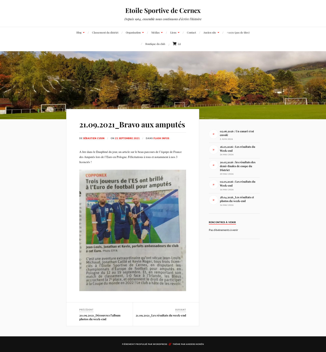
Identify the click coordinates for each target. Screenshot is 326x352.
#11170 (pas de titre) (238, 32)
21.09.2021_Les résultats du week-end (161, 315)
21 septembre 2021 (127, 138)
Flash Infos (161, 138)
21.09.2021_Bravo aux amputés (132, 124)
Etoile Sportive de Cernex (163, 10)
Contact (191, 32)
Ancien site (209, 32)
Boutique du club (155, 44)
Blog (79, 32)
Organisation (133, 32)
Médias (155, 32)
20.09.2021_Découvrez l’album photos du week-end (99, 317)
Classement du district (105, 32)
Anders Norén (195, 344)
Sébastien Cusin (94, 138)
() (179, 44)
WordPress (160, 344)
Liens (173, 32)
